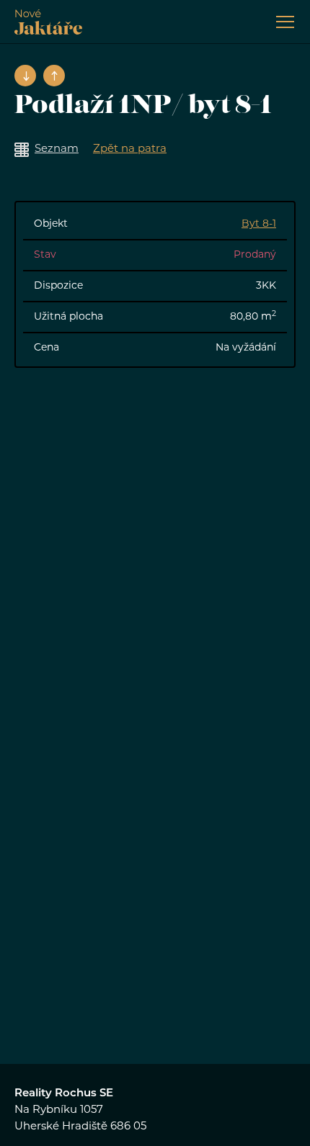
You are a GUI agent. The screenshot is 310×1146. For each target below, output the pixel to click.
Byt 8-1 (259, 224)
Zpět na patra (130, 149)
